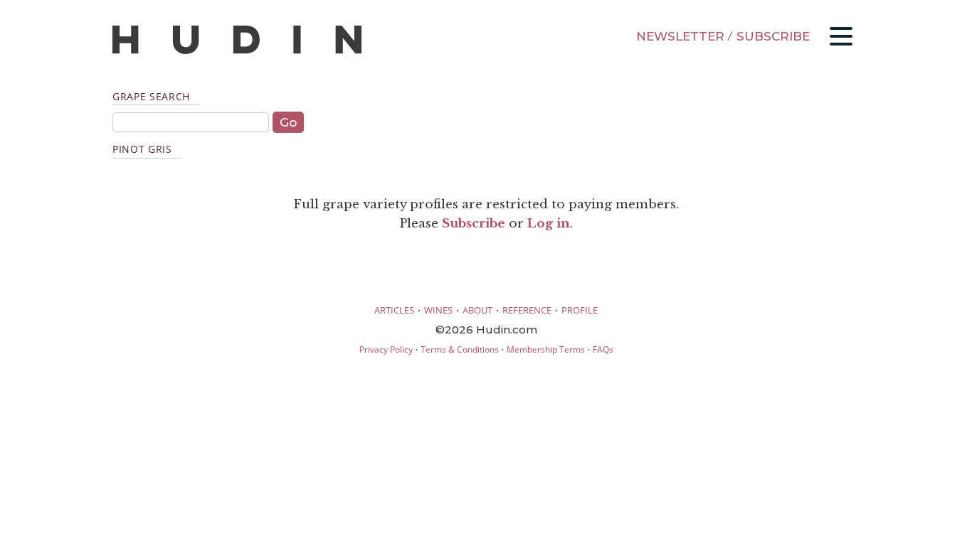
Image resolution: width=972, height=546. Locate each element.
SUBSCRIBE (773, 36)
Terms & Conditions (460, 349)
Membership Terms (546, 349)
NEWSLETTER (680, 36)
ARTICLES (394, 310)
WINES (438, 310)
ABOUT (477, 310)
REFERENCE (526, 310)
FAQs (603, 349)
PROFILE (579, 310)
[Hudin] (236, 51)
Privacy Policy (386, 349)
